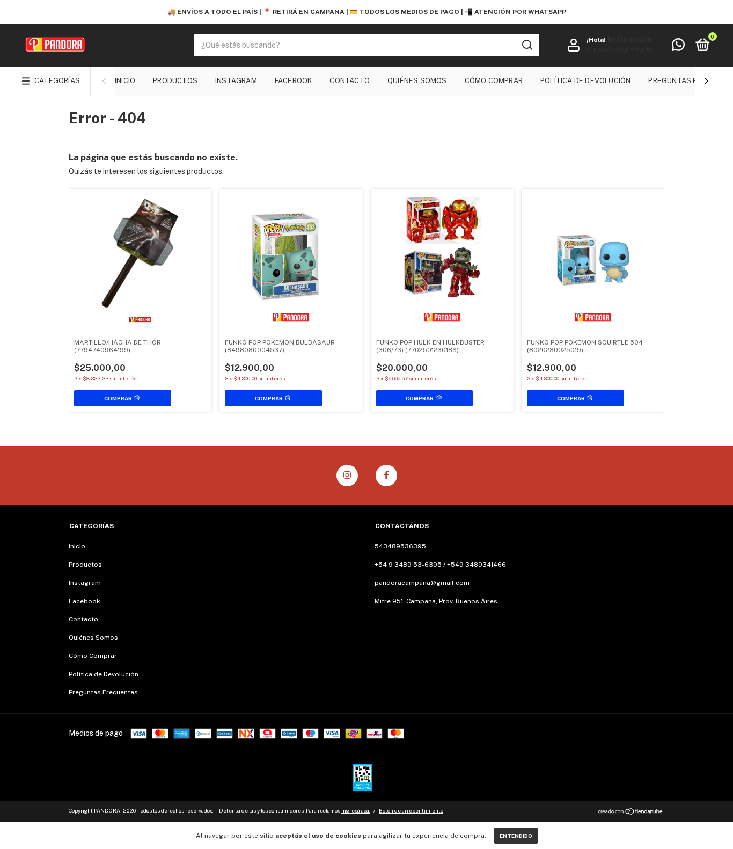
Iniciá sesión (630, 39)
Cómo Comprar (494, 81)
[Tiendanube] (630, 812)
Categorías (57, 81)
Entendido (516, 835)
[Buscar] (527, 45)
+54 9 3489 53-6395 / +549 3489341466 (440, 564)
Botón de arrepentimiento (411, 810)
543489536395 (400, 546)
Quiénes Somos (417, 81)
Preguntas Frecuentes (103, 692)
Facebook (293, 81)
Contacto (349, 81)
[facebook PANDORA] (386, 475)
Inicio (125, 81)
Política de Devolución (585, 81)
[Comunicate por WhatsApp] (678, 47)
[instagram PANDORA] (347, 475)
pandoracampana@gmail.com (422, 583)
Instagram (236, 81)
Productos (175, 81)
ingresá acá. (355, 810)
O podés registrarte (620, 50)
